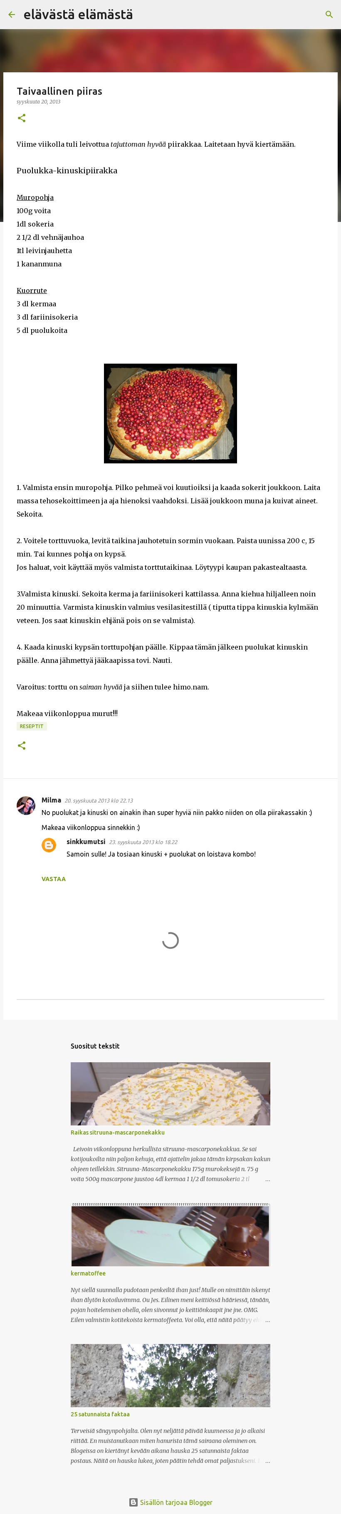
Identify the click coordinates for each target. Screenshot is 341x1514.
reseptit (32, 726)
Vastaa (54, 879)
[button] (22, 118)
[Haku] (145, 15)
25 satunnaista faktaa (100, 1414)
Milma (51, 800)
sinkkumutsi (86, 841)
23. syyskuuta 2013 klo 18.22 (143, 842)
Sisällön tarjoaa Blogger (175, 1502)
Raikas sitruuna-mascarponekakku (118, 1132)
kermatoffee (88, 1273)
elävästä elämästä (78, 14)
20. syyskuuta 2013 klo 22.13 (98, 800)
